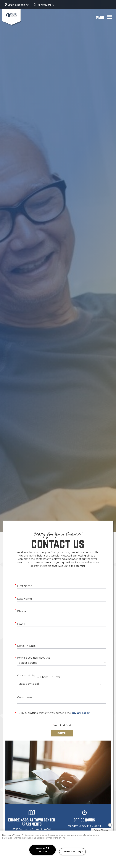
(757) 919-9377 (45, 4)
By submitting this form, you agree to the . (55, 713)
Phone (44, 677)
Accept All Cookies (42, 850)
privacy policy (80, 713)
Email (57, 677)
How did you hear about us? (34, 657)
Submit (62, 733)
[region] (58, 844)
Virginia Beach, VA (18, 4)
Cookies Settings (72, 851)
